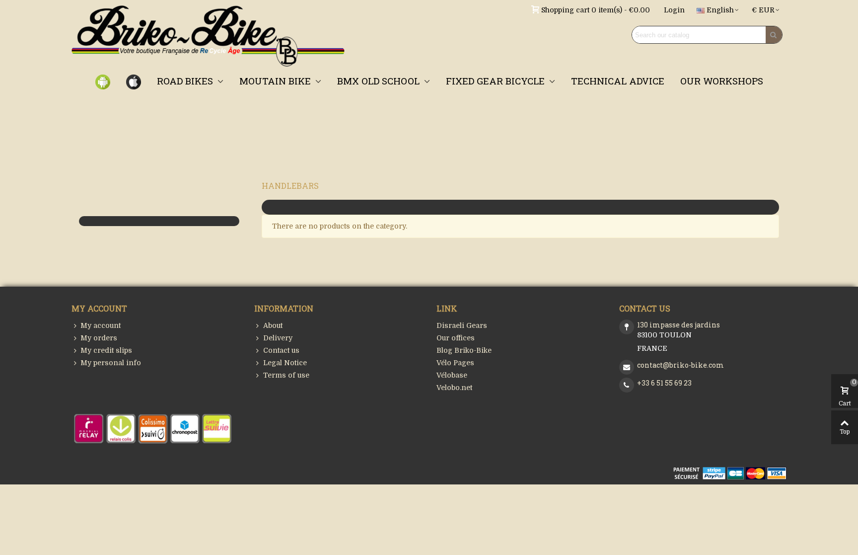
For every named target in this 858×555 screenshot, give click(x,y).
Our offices (455, 338)
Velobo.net (454, 388)
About (273, 325)
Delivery (277, 338)
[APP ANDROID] (102, 81)
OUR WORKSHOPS (721, 81)
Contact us (281, 350)
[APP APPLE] (133, 81)
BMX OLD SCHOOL (379, 81)
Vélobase (451, 375)
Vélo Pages (455, 363)
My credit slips (106, 350)
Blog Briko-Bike (464, 350)
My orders (98, 338)
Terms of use (286, 375)
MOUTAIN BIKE (276, 81)
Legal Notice (285, 363)
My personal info (110, 363)
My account (100, 325)
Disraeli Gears (461, 325)
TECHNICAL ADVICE (617, 81)
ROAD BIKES (186, 81)
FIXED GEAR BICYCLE (496, 81)
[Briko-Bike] (208, 35)
